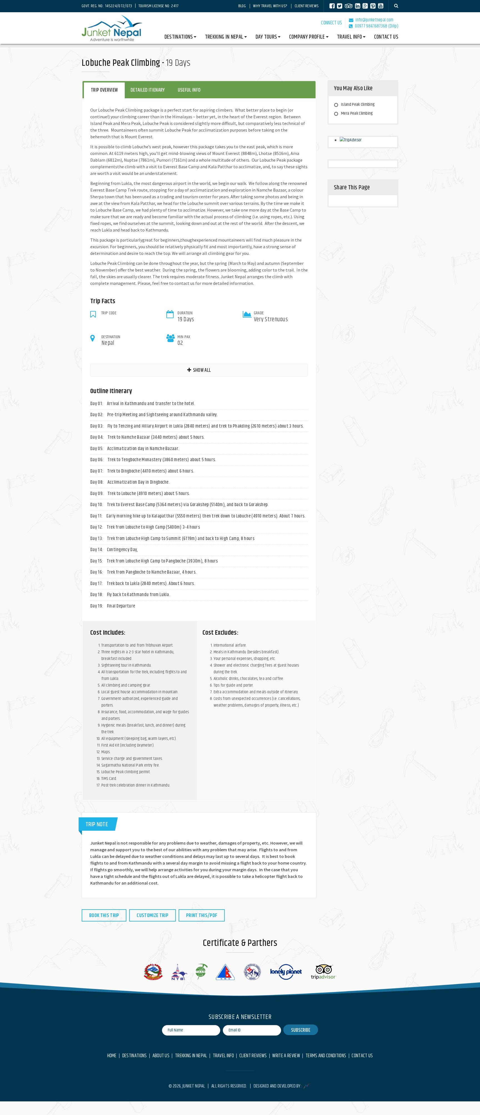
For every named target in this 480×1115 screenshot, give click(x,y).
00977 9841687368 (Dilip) (376, 26)
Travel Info (223, 1056)
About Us (161, 1056)
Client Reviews (306, 6)
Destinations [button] (178, 37)
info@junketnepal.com (374, 20)
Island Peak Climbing (358, 104)
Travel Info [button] (349, 37)
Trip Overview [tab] (104, 90)
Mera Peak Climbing (357, 113)
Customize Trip (152, 916)
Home (112, 1056)
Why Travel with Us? (270, 6)
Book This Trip (104, 916)
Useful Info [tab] (189, 90)
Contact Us (386, 37)
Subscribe (300, 1030)
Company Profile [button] (307, 37)
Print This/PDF (201, 916)
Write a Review (286, 1056)
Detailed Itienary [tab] (148, 90)
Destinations (134, 1056)
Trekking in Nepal (191, 1056)
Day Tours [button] (266, 37)
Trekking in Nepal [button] (224, 37)
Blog (242, 6)
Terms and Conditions (326, 1056)
